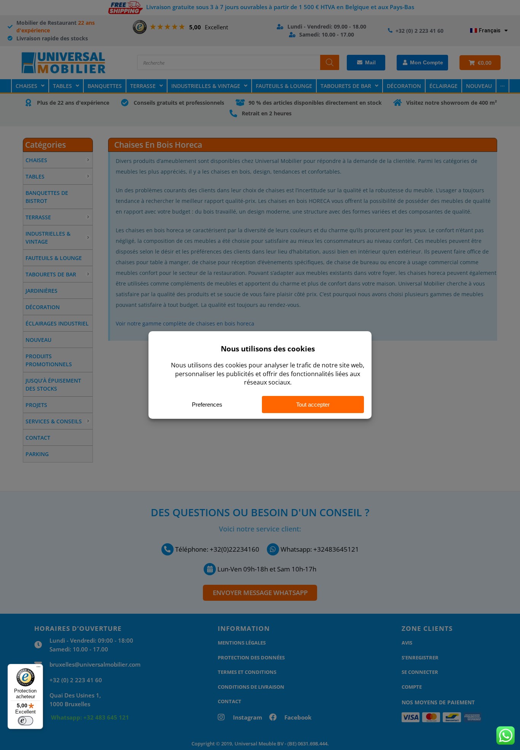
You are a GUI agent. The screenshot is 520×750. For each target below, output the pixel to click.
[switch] (25, 720)
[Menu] (38, 668)
